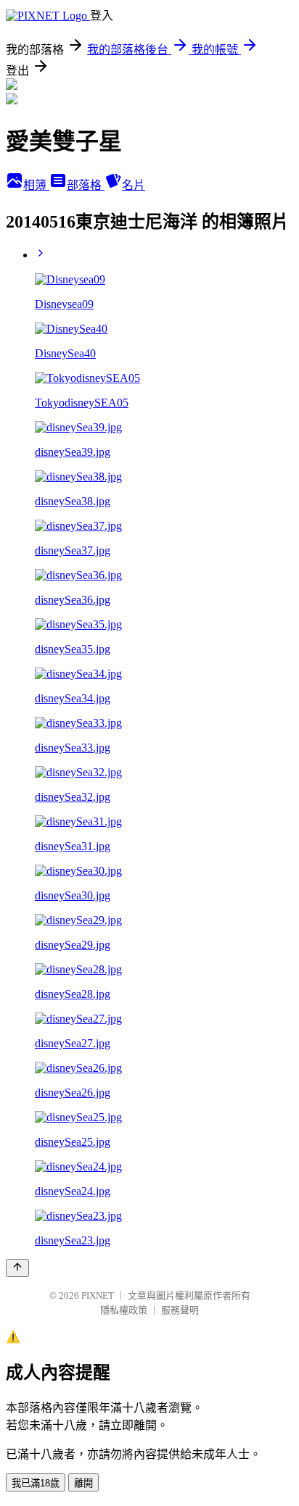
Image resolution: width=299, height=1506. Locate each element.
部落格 (86, 185)
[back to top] (17, 1268)
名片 (133, 185)
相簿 (36, 185)
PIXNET (97, 1295)
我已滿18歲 (36, 1483)
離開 (83, 1483)
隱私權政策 (123, 1310)
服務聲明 (180, 1310)
